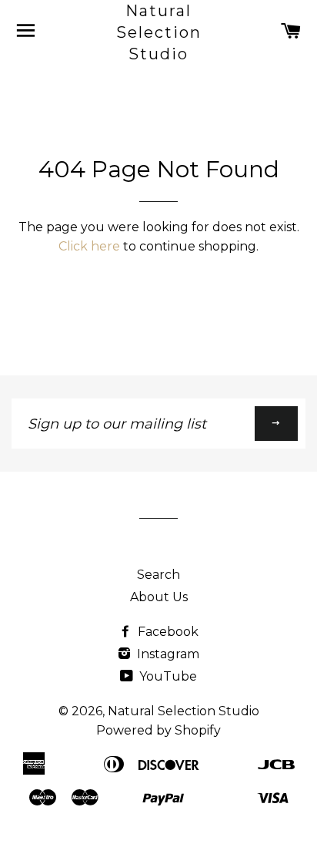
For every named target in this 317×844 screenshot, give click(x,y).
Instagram (166, 654)
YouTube (166, 676)
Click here (89, 246)
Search (158, 574)
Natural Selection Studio (159, 32)
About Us (159, 597)
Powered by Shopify (158, 730)
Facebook (167, 631)
